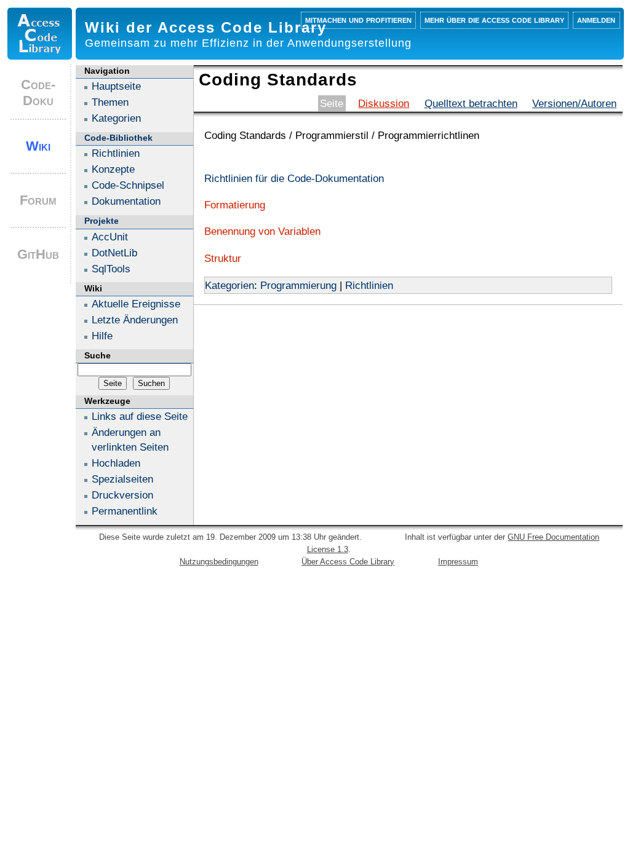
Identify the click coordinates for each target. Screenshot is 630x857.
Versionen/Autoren (574, 103)
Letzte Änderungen (135, 320)
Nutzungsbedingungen (219, 561)
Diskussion (383, 103)
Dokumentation (126, 201)
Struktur (222, 258)
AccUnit (110, 237)
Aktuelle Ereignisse (136, 304)
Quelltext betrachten (471, 103)
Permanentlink (125, 511)
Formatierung (234, 205)
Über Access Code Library (347, 561)
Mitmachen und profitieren (358, 19)
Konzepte (113, 169)
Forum (38, 200)
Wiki (38, 146)
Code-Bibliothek (118, 138)
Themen (110, 102)
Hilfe (102, 336)
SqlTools (111, 269)
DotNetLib (114, 253)
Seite (331, 103)
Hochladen (116, 463)
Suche (97, 355)
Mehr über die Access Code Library (494, 19)
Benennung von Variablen (262, 231)
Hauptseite (116, 86)
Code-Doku (38, 92)
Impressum (458, 561)
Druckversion (122, 495)
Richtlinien (369, 285)
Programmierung (298, 285)
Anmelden (596, 19)
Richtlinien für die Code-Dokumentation (294, 178)
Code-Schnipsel (128, 185)
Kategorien (229, 285)
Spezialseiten (122, 479)
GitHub (38, 254)
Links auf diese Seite (140, 416)
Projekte (101, 221)
